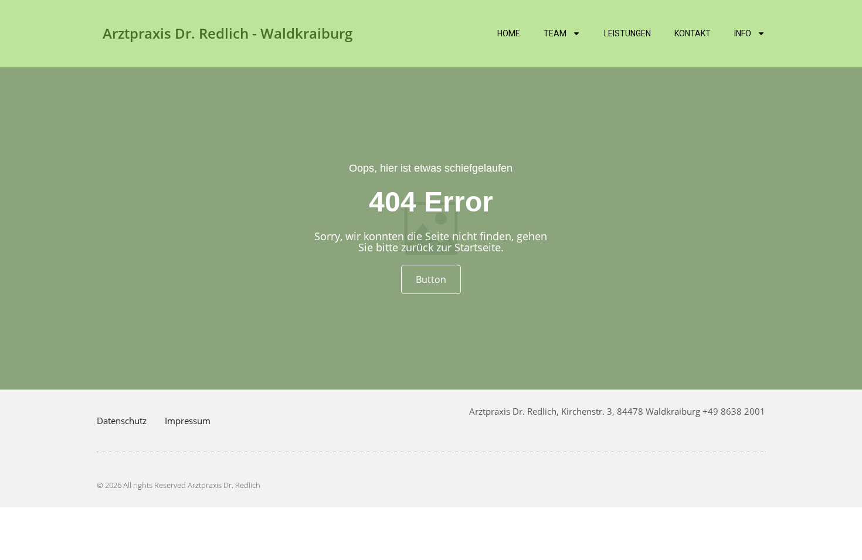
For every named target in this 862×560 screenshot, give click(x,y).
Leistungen (627, 33)
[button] (26, 534)
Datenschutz (122, 420)
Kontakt (692, 33)
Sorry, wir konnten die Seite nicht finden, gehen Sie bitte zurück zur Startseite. (430, 241)
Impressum (188, 420)
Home (508, 33)
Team (555, 33)
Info (742, 33)
